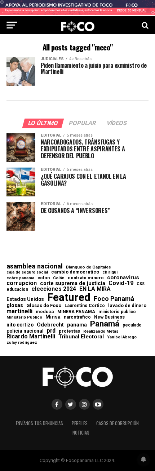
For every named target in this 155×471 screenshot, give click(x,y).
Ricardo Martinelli (30, 336)
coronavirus (123, 277)
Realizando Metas (101, 331)
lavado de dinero (127, 305)
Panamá (104, 324)
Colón (59, 278)
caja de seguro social (27, 273)
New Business (109, 317)
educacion (17, 289)
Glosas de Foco (43, 305)
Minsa (53, 316)
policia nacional (25, 331)
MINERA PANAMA (76, 312)
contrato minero (86, 278)
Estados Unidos (25, 299)
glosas (14, 305)
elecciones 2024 (53, 289)
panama (77, 325)
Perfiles (80, 423)
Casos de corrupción (117, 423)
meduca (45, 312)
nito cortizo (20, 325)
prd (51, 331)
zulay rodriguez (21, 343)
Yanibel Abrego (122, 337)
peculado (132, 325)
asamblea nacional (34, 266)
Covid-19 (120, 283)
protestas (69, 331)
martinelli (19, 311)
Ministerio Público (24, 318)
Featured (68, 297)
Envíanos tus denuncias (39, 423)
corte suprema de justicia (72, 283)
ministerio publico (117, 312)
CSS (141, 284)
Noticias (80, 432)
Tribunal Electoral (81, 336)
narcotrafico (77, 317)
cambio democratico (75, 272)
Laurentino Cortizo (85, 305)
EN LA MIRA (95, 289)
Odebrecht (50, 325)
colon (43, 278)
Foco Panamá (114, 299)
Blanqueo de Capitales (88, 267)
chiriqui (110, 272)
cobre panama (20, 278)
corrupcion (21, 283)
